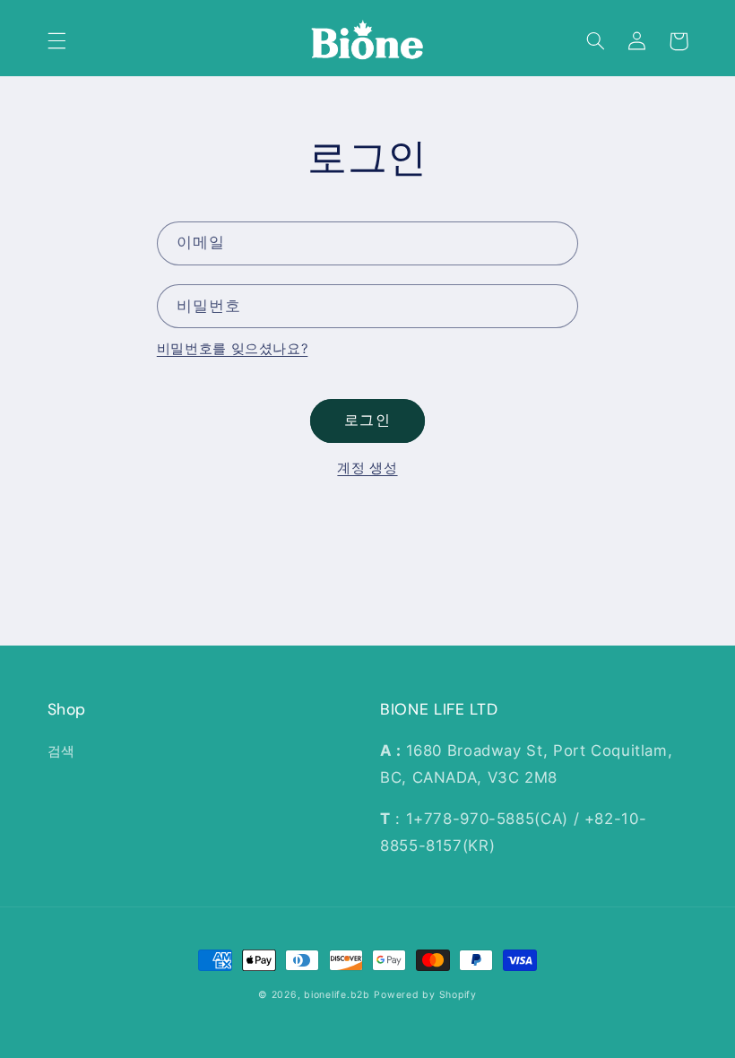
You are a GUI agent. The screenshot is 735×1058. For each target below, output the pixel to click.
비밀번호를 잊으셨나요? (232, 349)
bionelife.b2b (337, 995)
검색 (61, 751)
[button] (56, 41)
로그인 (367, 420)
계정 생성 (367, 468)
